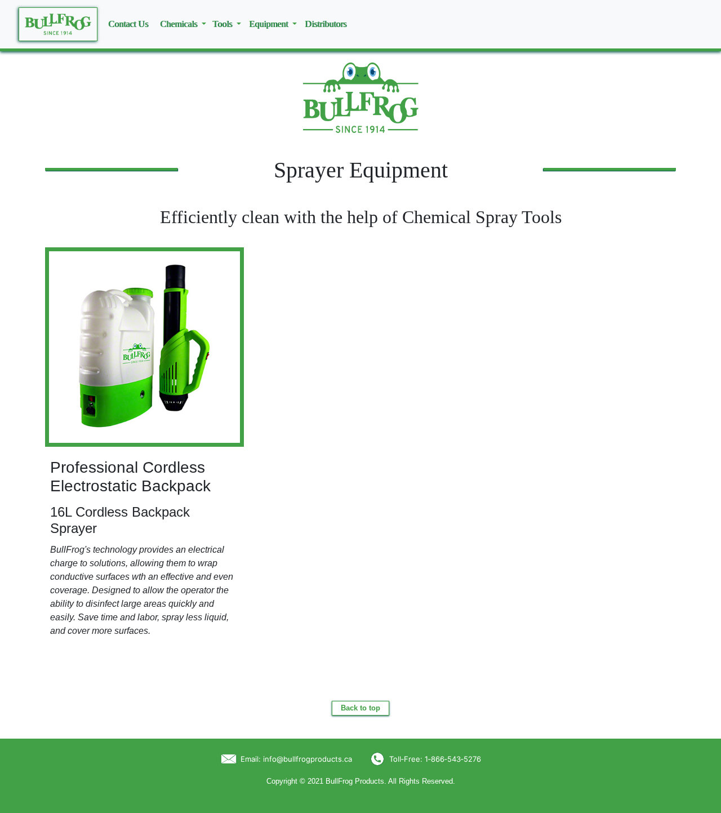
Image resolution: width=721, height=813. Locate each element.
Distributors (325, 24)
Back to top (360, 708)
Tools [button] (223, 24)
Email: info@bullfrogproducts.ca (296, 758)
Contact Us (128, 24)
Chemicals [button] (179, 24)
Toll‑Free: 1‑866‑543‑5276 (435, 758)
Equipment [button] (269, 24)
